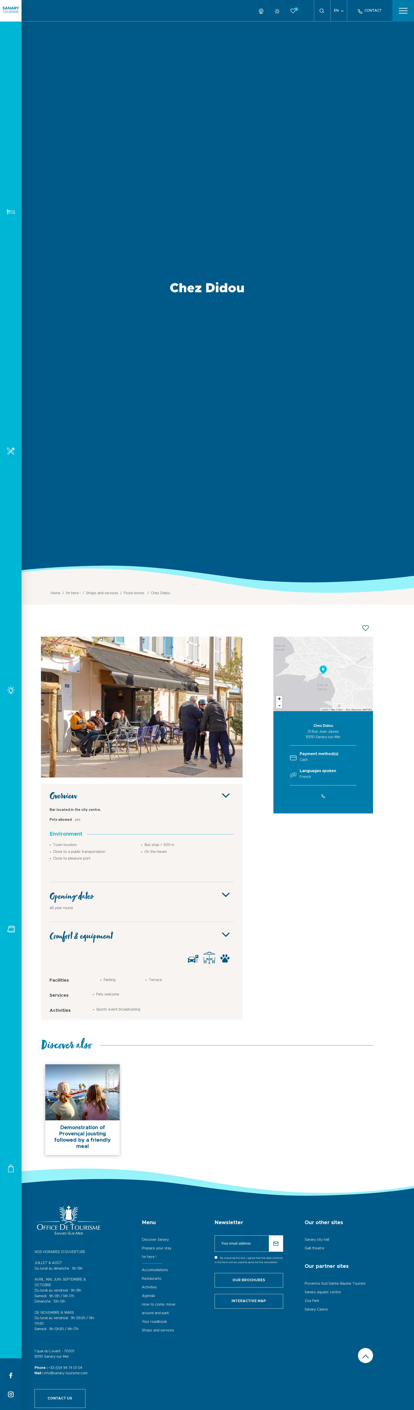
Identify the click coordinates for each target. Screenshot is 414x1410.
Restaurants (11, 451)
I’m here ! (149, 1257)
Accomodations (11, 211)
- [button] (279, 705)
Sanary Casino (316, 1309)
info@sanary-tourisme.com (66, 1373)
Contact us (60, 1398)
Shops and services (11, 1168)
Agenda (148, 1296)
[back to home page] (11, 11)
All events (11, 929)
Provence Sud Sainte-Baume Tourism (335, 1283)
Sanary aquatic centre (323, 1292)
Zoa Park (312, 1301)
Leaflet (324, 709)
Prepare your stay (156, 1248)
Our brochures (248, 1280)
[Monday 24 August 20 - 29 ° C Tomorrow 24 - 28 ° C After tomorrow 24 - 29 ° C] (278, 10)
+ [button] (279, 698)
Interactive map (249, 1301)
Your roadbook (154, 1321)
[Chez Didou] (142, 776)
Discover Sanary (155, 1239)
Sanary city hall (317, 1239)
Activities (11, 690)
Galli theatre (314, 1248)
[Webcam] (263, 10)
